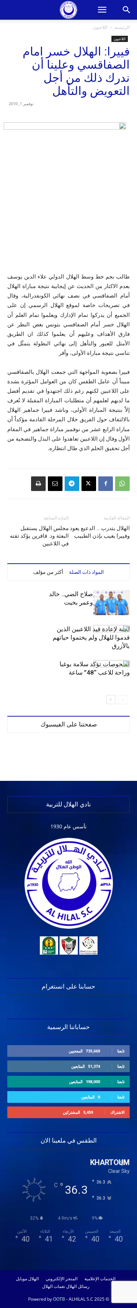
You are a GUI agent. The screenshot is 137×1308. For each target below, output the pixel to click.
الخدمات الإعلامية (99, 1278)
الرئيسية (122, 27)
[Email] (55, 483)
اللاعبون (100, 27)
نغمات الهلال (53, 1286)
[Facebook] (105, 483)
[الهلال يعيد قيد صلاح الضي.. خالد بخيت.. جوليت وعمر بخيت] (111, 602)
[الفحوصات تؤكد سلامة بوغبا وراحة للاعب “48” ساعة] (111, 672)
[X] (88, 483)
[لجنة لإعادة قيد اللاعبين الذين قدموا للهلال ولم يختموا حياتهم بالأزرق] (111, 637)
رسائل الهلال (78, 1286)
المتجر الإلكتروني (61, 1278)
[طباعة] (38, 483)
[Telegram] (72, 483)
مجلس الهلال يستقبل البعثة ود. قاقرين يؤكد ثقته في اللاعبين (39, 536)
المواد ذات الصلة (86, 572)
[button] (102, 10)
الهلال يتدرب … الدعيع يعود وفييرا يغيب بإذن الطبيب (100, 532)
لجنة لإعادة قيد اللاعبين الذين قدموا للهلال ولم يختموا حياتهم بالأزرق (91, 637)
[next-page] (110, 699)
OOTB (59, 1299)
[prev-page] (122, 699)
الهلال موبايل (27, 1278)
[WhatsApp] (122, 483)
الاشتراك (117, 1112)
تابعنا (121, 1051)
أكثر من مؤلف (48, 572)
